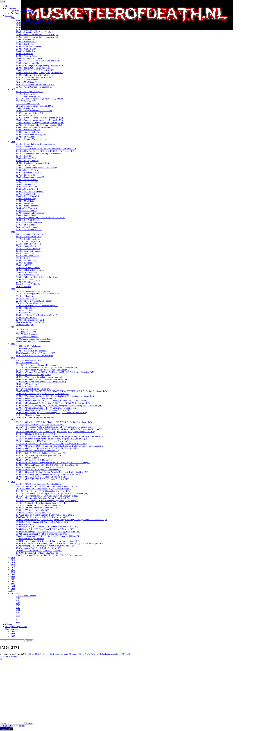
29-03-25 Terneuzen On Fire (28, 132)
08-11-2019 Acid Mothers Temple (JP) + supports (36, 365)
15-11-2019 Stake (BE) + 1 (27, 363)
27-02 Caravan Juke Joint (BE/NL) (30, 322)
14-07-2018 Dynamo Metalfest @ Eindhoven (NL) (37, 451)
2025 (13, 89)
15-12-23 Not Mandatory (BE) (29, 237)
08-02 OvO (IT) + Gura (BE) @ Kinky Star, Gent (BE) (39, 550)
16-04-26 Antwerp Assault (27, 56)
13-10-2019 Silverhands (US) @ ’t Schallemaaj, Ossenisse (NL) (42, 370)
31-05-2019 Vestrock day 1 (27, 386)
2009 (13, 574)
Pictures (8, 15)
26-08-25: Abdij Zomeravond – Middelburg (34, 111)
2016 (13, 558)
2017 (13, 481)
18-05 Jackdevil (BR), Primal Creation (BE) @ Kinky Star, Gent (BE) (45, 515)
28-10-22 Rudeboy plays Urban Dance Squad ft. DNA (39, 294)
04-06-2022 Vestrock (24, 310)
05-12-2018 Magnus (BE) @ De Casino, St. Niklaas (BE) (40, 424)
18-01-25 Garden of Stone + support (31, 139)
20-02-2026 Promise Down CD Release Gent (35, 75)
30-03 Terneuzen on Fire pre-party (30, 213)
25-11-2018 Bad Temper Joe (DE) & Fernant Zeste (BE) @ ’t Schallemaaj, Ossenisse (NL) (54, 427)
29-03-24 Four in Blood (26, 215)
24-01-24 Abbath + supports (27, 227)
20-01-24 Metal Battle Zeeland (29, 229)
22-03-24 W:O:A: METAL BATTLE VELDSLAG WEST (40, 217)
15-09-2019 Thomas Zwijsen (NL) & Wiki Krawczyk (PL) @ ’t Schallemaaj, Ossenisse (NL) (55, 372)
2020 (13, 344)
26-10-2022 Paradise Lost (26, 296)
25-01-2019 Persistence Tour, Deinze (31, 415)
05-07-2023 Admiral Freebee (28, 267)
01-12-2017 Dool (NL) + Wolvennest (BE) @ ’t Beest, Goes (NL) (43, 489)
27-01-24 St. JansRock (25, 225)
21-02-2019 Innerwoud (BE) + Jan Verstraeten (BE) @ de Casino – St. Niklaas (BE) (51, 412)
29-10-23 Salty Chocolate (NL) (29, 244)
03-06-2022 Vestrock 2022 (27, 313)
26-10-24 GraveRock (25, 146)
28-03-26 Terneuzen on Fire (27, 63)
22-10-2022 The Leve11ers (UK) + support (34, 301)
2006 (13, 581)
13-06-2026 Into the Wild (26, 30)
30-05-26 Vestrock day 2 (26, 39)
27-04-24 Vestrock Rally (26, 198)
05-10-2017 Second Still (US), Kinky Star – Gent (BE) (39, 505)
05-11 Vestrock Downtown (27, 336)
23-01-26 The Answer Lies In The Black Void (35, 84)
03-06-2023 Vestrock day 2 (27, 272)
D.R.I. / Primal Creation (26, 596)
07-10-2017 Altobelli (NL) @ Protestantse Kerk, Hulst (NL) (41, 503)
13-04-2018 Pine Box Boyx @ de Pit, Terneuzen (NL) (39, 470)
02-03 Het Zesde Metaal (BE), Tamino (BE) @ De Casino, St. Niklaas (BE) (48, 541)
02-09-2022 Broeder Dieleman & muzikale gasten (37, 305)
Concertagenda (11, 629)
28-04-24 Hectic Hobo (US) (27, 196)
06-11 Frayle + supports (26, 332)
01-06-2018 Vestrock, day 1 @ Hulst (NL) (33, 460)
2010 (13, 572)
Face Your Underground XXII (23, 13)
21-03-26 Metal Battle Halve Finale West (33, 68)
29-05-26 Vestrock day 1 (26, 42)
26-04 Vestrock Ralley (25, 282)
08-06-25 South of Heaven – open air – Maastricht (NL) (39, 118)
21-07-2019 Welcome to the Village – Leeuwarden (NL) (39, 377)
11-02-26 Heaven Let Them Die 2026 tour (33, 77)
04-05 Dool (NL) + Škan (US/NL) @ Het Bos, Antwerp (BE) (42, 522)
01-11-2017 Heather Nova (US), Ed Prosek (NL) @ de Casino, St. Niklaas (47, 496)
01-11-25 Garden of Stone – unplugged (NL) (34, 106)
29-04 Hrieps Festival (25, 524)
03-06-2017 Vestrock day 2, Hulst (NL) (32, 510)
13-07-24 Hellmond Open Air (28, 172)
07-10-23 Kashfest (23, 258)
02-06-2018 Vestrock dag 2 (27, 458)
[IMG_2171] (48, 721)
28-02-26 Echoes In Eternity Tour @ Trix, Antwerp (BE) (40, 72)
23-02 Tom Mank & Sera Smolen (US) (32, 351)
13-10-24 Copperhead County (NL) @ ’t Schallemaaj (38, 153)
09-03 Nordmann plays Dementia (30, 538)
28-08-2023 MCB (23, 265)
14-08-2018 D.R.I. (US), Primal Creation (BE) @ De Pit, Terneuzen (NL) (47, 448)
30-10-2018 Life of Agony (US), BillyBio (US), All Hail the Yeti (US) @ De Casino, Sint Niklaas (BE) (59, 429)
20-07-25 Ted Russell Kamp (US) (30, 113)
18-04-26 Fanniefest (24, 53)
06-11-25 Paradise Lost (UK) (28, 103)
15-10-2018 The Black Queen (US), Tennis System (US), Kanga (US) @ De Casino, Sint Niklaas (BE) (59, 436)
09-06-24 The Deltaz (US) (27, 182)
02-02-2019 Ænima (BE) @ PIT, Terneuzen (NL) (36, 417)
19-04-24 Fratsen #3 (24, 203)
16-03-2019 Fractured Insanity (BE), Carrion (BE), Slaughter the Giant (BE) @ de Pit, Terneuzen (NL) (59, 405)
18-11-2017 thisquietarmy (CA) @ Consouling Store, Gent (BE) (43, 491)
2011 (13, 569)
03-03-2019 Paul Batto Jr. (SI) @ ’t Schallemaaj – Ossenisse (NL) (43, 410)
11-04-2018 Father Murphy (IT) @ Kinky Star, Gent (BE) (40, 467)
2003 (13, 588)
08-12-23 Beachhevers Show (28, 239)
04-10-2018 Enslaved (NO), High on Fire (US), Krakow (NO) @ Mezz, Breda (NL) (51, 443)
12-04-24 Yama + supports (27, 206)
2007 (13, 579)
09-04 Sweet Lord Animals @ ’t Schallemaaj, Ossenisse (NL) (41, 534)
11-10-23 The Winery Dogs (27, 256)
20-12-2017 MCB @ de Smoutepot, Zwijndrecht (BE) (38, 484)
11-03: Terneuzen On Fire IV (28, 284)
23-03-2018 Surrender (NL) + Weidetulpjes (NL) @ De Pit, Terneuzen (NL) (48, 474)
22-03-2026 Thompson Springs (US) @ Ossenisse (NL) (39, 65)
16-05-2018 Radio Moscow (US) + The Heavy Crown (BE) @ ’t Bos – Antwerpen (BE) (53, 462)
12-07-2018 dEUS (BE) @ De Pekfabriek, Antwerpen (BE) (41, 453)
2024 (13, 141)
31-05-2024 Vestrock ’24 (26, 187)
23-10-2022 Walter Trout (26, 298)
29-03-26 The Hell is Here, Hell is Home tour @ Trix (38, 61)
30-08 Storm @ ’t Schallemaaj (28, 346)
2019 (13, 358)
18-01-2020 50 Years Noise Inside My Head (34, 355)
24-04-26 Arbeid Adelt (25, 51)
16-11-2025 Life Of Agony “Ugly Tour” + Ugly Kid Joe (39, 99)
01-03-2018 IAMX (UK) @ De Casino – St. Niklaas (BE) (40, 477)
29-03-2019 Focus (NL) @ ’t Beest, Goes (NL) (36, 398)
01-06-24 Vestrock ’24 (25, 184)
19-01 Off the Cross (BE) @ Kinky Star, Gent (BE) (37, 553)
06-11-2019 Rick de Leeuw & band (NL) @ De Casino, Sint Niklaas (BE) (47, 367)
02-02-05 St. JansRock (25, 137)
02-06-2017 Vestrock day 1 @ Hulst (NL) (33, 512)
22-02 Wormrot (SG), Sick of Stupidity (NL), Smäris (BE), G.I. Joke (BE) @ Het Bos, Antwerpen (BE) (59, 543)
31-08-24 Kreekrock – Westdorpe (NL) (32, 163)
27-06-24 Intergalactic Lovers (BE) (30, 177)
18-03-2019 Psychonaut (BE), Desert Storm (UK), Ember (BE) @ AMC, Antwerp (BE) (53, 403)
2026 (13, 18)
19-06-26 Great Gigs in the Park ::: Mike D (34, 27)
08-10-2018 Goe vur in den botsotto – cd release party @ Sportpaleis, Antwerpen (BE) (52, 439)
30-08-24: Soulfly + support (27, 165)
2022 (13, 289)
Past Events (15, 593)
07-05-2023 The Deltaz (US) (28, 279)
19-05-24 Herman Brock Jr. (27, 189)
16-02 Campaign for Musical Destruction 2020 (35, 353)
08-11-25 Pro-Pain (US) (26, 101)
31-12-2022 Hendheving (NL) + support (33, 291)
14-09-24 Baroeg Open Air (27, 160)
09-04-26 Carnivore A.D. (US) (29, 58)
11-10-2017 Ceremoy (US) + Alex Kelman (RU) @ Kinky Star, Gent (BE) (47, 500)
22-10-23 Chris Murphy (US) (28, 248)
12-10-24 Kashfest (23, 156)
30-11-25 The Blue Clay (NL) (28, 96)
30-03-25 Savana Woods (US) (28, 130)
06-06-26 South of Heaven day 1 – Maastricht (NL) (37, 37)
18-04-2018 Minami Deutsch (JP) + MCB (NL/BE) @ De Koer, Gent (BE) (47, 465)
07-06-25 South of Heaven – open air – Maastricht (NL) (39, 120)
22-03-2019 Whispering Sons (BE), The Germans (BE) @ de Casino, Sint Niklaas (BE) (52, 401)
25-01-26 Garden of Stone (27, 80)
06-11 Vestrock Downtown (27, 334)
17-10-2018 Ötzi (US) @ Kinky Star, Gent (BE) (36, 434)
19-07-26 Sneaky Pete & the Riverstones (33, 20)
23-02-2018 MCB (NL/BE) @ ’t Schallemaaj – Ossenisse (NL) (42, 479)
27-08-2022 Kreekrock (25, 308)
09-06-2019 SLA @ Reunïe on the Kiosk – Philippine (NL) (41, 382)
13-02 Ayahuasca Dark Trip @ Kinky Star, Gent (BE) (38, 548)
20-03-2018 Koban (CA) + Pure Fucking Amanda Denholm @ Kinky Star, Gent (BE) (52, 472)
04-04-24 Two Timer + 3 (26, 208)
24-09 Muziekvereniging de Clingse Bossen (34, 339)
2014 (13, 562)
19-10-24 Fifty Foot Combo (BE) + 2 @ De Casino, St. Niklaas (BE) (45, 151)
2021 (13, 327)
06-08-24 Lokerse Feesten (27, 170)
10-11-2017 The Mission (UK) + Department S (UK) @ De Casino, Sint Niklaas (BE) (52, 493)
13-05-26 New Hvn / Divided (28, 46)
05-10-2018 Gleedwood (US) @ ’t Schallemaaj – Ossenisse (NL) (43, 441)
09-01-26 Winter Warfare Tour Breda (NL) (34, 87)
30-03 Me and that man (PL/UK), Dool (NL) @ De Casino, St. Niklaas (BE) (48, 536)
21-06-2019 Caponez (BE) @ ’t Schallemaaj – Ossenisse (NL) (42, 379)
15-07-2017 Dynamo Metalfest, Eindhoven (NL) (36, 508)
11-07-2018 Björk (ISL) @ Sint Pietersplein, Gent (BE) (39, 455)
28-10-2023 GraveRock (26, 246)
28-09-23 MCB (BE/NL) (26, 260)
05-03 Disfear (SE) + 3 (25, 348)
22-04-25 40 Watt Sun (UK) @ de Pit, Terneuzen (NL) (39, 125)
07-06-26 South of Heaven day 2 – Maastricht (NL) (37, 34)
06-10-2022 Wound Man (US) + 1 (30, 303)
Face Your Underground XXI (23, 11)
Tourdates (9, 591)
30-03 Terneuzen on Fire (26, 210)
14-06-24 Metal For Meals (27, 179)
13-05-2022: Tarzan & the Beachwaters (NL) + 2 (36, 315)
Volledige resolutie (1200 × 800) (116, 654)
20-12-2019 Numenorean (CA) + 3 (30, 360)
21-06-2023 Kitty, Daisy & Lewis (30, 270)
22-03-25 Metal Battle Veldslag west (31, 134)
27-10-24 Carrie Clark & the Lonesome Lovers (35, 144)
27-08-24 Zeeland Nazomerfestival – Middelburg (36, 168)
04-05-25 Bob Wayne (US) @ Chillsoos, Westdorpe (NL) (40, 122)
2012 (13, 567)
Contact (8, 624)
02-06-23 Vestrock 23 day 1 (27, 275)
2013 (13, 565)
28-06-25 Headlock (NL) (26, 115)
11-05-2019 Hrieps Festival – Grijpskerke (33, 389)
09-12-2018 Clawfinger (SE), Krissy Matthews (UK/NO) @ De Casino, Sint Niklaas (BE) (54, 422)
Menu (3, 1)
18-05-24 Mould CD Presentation (30, 191)
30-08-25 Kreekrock (24, 108)
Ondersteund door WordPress (12, 726)
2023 (13, 232)
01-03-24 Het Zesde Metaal (27, 220)
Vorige (4, 656)
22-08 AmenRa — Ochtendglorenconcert (33, 341)
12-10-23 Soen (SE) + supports (29, 251)
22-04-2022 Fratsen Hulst (26, 317)
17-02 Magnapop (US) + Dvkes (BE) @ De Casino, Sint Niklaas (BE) (45, 546)
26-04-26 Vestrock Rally (26, 49)
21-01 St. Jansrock (23, 286)
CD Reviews (10, 8)
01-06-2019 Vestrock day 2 (27, 384)
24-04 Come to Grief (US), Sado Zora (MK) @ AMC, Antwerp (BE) (45, 529)
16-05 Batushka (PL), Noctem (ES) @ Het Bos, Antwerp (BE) (42, 517)
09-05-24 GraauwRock (25, 194)
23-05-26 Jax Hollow (25, 44)
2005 (13, 584)
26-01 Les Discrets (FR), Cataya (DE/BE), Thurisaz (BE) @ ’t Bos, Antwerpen (49, 555)
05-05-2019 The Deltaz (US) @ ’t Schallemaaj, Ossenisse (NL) (42, 393)
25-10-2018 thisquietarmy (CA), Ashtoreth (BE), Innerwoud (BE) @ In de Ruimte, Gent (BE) (55, 431)
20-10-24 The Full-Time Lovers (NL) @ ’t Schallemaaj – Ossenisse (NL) (46, 149)
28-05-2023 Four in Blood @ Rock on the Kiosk (36, 277)
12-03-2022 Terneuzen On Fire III (30, 320)
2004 (13, 586)
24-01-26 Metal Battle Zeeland (29, 82)
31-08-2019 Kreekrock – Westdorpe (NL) (33, 374)
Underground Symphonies (16, 626)
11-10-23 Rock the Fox (25, 253)
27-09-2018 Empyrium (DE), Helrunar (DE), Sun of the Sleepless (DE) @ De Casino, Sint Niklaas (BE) (59, 446)
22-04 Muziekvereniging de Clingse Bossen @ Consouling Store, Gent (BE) (48, 531)
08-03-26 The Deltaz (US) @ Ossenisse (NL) (35, 70)
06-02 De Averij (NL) (25, 324)
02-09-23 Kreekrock (24, 263)
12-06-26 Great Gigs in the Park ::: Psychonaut (35, 32)
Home (7, 6)
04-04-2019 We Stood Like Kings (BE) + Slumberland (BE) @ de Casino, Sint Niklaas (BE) (55, 396)
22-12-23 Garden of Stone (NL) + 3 (31, 234)
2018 (13, 420)
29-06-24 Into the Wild (25, 175)
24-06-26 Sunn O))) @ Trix (27, 25)
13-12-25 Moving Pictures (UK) (29, 91)
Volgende (14, 656)
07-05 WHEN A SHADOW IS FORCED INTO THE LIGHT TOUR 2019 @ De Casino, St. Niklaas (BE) (61, 391)
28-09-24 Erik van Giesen (27, 158)
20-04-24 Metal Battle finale (27, 201)
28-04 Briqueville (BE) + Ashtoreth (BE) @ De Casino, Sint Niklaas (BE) (47, 527)
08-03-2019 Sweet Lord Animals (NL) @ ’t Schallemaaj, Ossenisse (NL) (46, 408)
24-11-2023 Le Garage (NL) (28, 241)
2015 (13, 560)
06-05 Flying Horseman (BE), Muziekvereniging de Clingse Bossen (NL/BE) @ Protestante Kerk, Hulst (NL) (62, 519)
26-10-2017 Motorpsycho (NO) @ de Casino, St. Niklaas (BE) (42, 498)
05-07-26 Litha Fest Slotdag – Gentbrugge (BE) (36, 23)
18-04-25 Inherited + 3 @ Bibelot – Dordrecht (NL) (37, 127)
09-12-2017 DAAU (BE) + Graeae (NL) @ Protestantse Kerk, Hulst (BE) (47, 486)
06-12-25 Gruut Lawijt (25, 94)
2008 (13, 577)
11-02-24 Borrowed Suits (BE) (29, 222)
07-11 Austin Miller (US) (26, 329)
